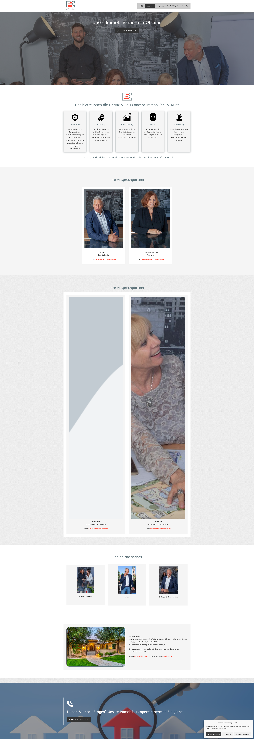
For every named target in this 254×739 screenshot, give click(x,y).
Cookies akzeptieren (213, 734)
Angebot (160, 6)
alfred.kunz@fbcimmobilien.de (106, 259)
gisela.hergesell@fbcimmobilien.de (152, 259)
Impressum (223, 728)
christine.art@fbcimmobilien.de (160, 529)
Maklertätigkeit (172, 6)
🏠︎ (141, 5)
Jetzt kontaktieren (127, 31)
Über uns (150, 6)
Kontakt (185, 6)
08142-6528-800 (140, 656)
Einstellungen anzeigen (242, 734)
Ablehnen (228, 734)
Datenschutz (214, 728)
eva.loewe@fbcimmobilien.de (98, 529)
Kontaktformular (167, 656)
